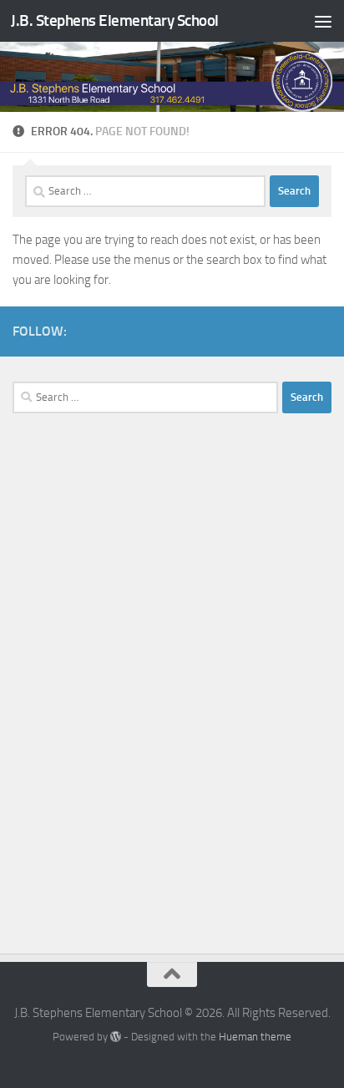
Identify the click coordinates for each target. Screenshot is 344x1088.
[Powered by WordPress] (115, 1036)
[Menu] (323, 21)
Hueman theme (255, 1036)
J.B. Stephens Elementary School (115, 20)
